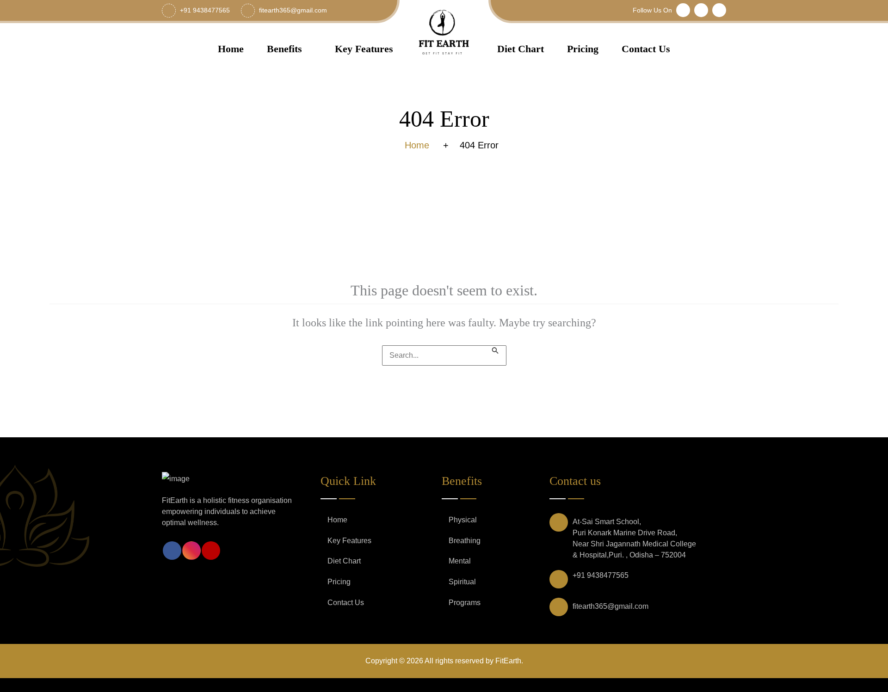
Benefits (284, 49)
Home (231, 49)
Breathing (465, 541)
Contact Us (646, 49)
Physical (463, 520)
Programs (465, 602)
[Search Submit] (495, 349)
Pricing (582, 49)
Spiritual (462, 582)
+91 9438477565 (601, 575)
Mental (460, 561)
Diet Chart (520, 49)
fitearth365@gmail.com (610, 606)
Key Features (364, 49)
